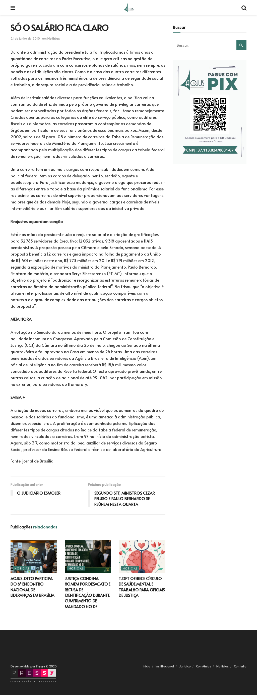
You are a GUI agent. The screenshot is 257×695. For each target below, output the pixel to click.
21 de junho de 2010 (25, 38)
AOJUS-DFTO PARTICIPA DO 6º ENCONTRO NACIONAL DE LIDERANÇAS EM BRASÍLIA (32, 586)
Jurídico (185, 666)
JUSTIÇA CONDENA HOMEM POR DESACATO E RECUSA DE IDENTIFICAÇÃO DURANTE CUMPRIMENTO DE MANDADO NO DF (88, 592)
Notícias (53, 38)
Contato (240, 666)
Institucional (165, 666)
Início (146, 666)
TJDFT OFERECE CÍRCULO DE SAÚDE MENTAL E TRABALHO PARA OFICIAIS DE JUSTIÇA (142, 586)
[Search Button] (241, 45)
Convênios (203, 666)
